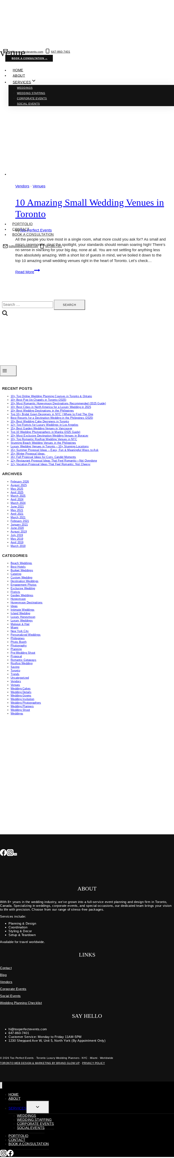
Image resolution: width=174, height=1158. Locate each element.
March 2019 (18, 546)
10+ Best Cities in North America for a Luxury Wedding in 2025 (51, 407)
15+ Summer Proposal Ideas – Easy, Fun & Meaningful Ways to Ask (54, 450)
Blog (3, 975)
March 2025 (18, 495)
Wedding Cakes (21, 688)
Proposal (16, 656)
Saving (15, 666)
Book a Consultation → (30, 58)
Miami (14, 627)
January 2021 (19, 524)
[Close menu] (1, 1085)
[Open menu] (8, 370)
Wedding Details (21, 692)
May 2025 (17, 488)
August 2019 (19, 531)
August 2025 (19, 485)
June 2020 (17, 528)
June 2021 (17, 506)
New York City (20, 631)
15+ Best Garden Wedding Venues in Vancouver (41, 428)
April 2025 (17, 492)
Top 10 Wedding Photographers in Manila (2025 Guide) (45, 432)
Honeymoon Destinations (27, 602)
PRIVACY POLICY (93, 1063)
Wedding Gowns (21, 695)
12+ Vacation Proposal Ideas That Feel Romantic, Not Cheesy (50, 464)
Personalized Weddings (26, 634)
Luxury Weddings (22, 620)
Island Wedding (20, 613)
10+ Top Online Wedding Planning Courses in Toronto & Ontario (51, 396)
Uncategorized (20, 677)
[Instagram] (10, 853)
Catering (16, 574)
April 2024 (17, 499)
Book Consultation (30, 252)
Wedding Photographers (26, 702)
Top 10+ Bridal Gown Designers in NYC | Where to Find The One (52, 414)
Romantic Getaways (23, 660)
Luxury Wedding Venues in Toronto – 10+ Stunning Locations (50, 446)
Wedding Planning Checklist (21, 1003)
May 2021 (17, 510)
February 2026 (20, 481)
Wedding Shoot (20, 709)
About (19, 75)
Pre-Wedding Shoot (23, 652)
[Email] (15, 853)
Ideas (14, 606)
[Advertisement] (87, 750)
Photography (19, 645)
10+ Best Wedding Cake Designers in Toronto (40, 421)
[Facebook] (3, 853)
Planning (16, 649)
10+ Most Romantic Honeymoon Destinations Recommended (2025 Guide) (58, 403)
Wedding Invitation (22, 699)
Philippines (18, 638)
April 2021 (17, 513)
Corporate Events (32, 98)
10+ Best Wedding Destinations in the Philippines (42, 410)
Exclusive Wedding (23, 588)
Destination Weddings (24, 581)
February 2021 (20, 521)
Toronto (15, 670)
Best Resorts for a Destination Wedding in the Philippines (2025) (52, 417)
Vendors (16, 681)
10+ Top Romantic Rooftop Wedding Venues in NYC (44, 439)
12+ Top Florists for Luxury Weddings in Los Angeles (44, 424)
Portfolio (22, 224)
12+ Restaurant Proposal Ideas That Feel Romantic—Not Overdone (54, 460)
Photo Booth (19, 641)
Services (17, 1108)
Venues (15, 684)
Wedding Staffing (31, 93)
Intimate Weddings (22, 609)
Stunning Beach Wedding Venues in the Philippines (43, 442)
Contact (20, 229)
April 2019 (17, 542)
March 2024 (18, 503)
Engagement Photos (23, 584)
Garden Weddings (22, 595)
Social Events (28, 103)
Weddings (25, 87)
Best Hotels (18, 566)
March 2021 (18, 517)
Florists (15, 592)
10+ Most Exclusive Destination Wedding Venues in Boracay (49, 435)
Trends (15, 674)
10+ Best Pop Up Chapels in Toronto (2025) (38, 399)
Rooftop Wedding (21, 663)
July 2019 (17, 535)
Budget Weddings (22, 570)
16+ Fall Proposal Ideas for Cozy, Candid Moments (43, 457)
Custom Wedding (21, 577)
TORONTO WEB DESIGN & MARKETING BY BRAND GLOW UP (40, 1063)
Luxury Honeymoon (23, 617)
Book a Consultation (33, 234)
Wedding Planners (22, 706)
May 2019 (17, 538)
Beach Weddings (21, 563)
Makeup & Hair (20, 624)
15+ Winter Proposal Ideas (28, 453)
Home (18, 70)
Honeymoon (18, 598)
